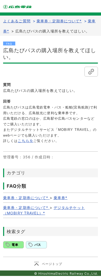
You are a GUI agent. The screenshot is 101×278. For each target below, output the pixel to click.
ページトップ (52, 264)
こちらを (25, 140)
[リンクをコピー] (91, 71)
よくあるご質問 (17, 21)
